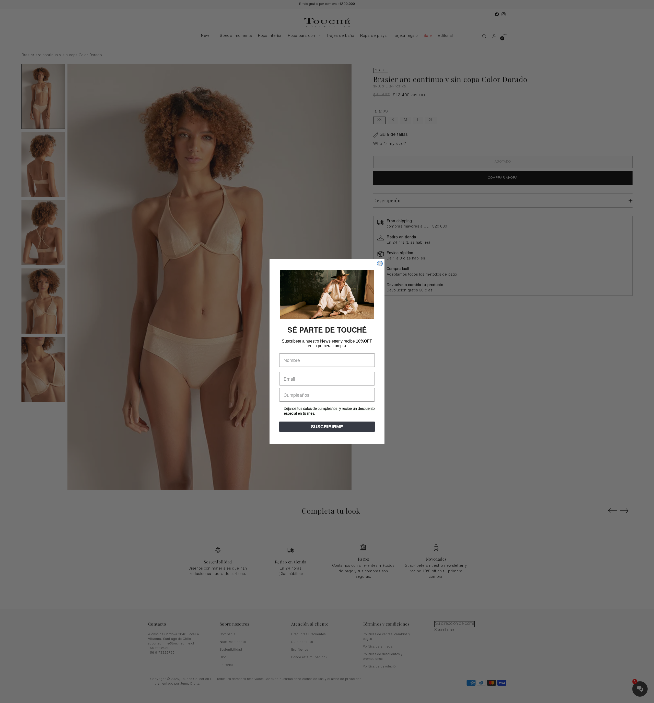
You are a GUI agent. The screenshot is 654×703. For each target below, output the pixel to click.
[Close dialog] (379, 263)
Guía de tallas (302, 642)
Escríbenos (299, 649)
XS (379, 120)
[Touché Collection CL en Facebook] (497, 14)
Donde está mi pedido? (309, 657)
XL (431, 120)
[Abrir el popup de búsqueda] (481, 36)
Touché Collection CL (198, 679)
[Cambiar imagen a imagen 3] (43, 232)
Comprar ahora (503, 178)
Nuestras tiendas (233, 642)
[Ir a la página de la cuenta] (492, 36)
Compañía (228, 634)
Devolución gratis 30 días (410, 290)
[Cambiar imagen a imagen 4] (43, 301)
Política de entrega (378, 646)
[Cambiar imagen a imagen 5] (43, 369)
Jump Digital (190, 684)
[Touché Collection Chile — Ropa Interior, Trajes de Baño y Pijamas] (327, 22)
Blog (223, 657)
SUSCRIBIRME (327, 426)
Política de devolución (380, 666)
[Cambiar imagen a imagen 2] (43, 164)
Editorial (226, 665)
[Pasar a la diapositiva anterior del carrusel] (612, 510)
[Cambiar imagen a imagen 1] (43, 96)
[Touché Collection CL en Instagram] (503, 14)
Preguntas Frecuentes (308, 634)
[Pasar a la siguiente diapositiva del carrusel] (624, 510)
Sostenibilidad (231, 649)
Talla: (380, 112)
